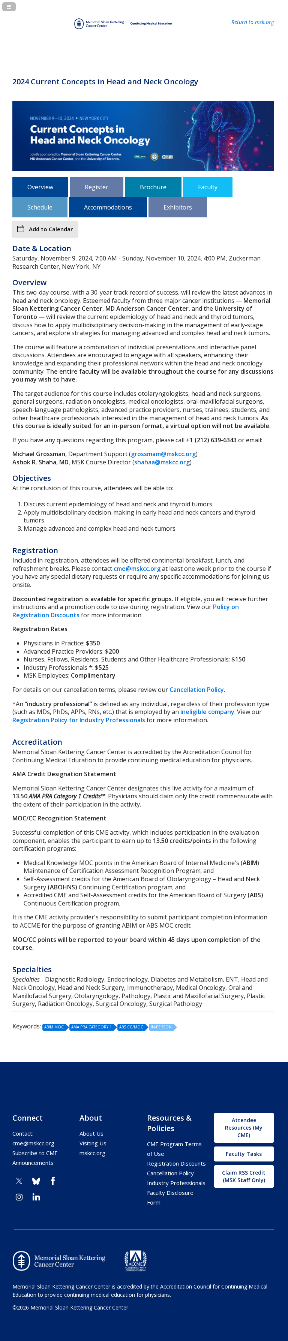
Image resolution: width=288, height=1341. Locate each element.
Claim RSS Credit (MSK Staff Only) (244, 1176)
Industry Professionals (176, 1183)
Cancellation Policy (197, 689)
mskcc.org (92, 1153)
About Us (92, 1133)
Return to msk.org (252, 21)
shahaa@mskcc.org (162, 462)
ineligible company (207, 712)
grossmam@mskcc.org (163, 454)
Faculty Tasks (244, 1153)
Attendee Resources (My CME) (243, 1128)
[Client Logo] (123, 32)
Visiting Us (93, 1143)
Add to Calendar (51, 229)
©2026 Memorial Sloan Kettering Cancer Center (70, 1307)
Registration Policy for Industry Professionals (78, 720)
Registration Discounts (176, 1163)
